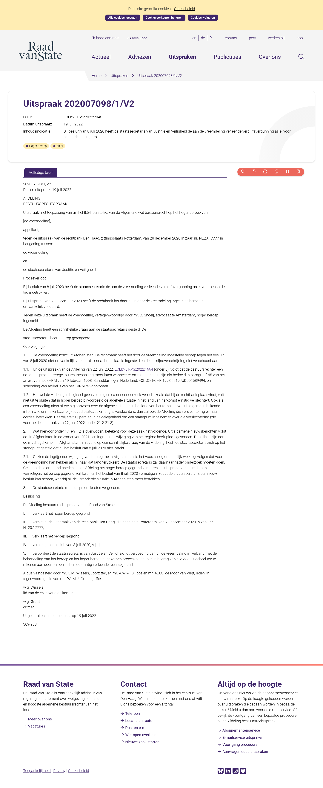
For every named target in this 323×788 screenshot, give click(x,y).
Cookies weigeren (203, 17)
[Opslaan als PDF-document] (298, 172)
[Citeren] (287, 172)
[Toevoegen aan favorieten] (254, 172)
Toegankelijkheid (37, 770)
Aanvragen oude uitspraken (245, 751)
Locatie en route (138, 720)
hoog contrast (107, 38)
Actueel (101, 57)
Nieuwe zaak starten (142, 742)
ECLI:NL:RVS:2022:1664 (134, 369)
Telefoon (132, 713)
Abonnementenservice (241, 730)
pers (252, 38)
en (195, 38)
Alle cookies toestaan (122, 17)
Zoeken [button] (301, 57)
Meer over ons (40, 719)
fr (212, 38)
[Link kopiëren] (276, 172)
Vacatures (36, 726)
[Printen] (265, 172)
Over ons (270, 57)
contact (231, 38)
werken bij (276, 38)
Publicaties (227, 57)
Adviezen (139, 57)
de (203, 38)
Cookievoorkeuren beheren (164, 17)
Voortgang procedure (240, 744)
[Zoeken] (243, 172)
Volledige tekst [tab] (41, 172)
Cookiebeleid (184, 9)
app (300, 38)
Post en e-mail (137, 727)
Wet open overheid (140, 735)
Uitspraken (182, 57)
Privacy (59, 770)
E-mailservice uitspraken (242, 737)
